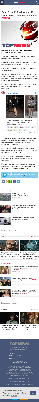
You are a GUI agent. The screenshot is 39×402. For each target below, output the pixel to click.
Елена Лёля (26, 8)
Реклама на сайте (15, 356)
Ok (33, 393)
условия (14, 395)
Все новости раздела (9, 230)
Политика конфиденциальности (19, 362)
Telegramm (26, 176)
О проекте (12, 353)
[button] (2, 2)
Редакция (12, 358)
